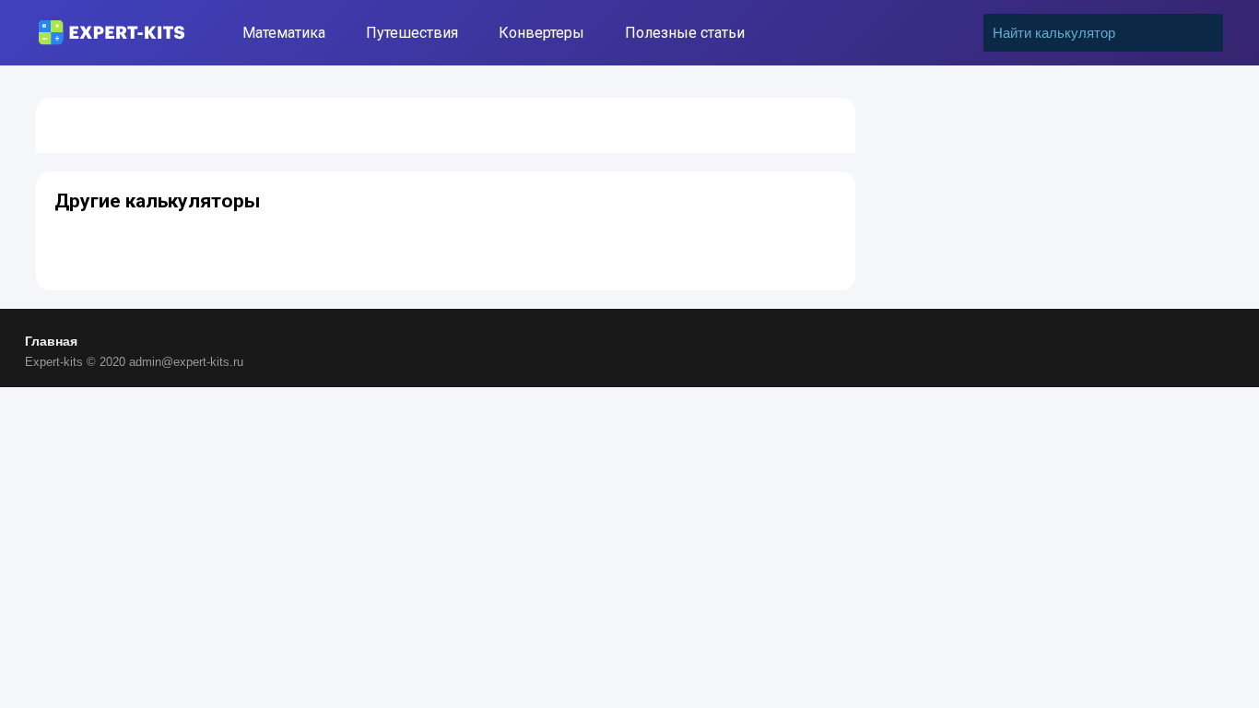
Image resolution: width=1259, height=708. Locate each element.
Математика (283, 32)
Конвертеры (541, 32)
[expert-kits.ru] (111, 33)
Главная (51, 341)
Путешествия (412, 32)
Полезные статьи (685, 32)
